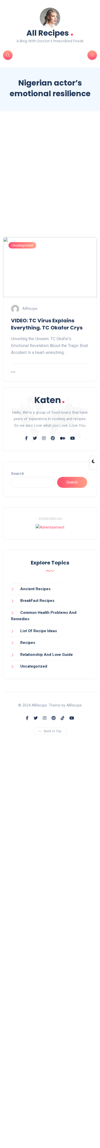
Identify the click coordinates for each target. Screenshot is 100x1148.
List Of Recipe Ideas (38, 631)
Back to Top (53, 731)
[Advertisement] (50, 178)
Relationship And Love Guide (46, 654)
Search (17, 473)
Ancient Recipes (35, 589)
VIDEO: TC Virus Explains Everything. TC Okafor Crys (47, 324)
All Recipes (50, 32)
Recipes (27, 642)
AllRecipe (29, 309)
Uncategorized (22, 245)
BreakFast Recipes (37, 600)
